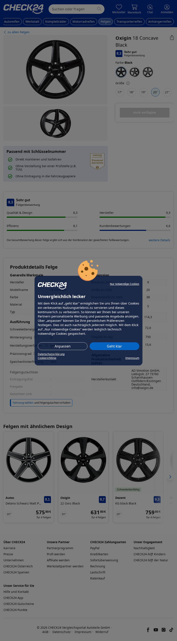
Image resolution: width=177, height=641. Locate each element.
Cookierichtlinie (47, 358)
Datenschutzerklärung (51, 354)
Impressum (132, 358)
